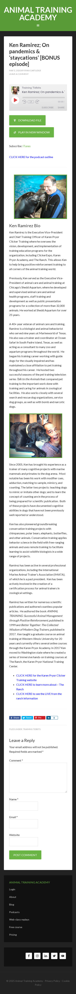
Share (61, 107)
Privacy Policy (52, 980)
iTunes (27, 146)
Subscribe (48, 107)
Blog (11, 904)
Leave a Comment (19, 74)
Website (14, 834)
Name (13, 799)
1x (31, 102)
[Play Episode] (15, 100)
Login (12, 889)
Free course (15, 927)
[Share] (48, 718)
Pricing (13, 934)
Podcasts (14, 912)
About (12, 896)
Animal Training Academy (38, 13)
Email (13, 817)
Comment (16, 760)
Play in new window (34, 132)
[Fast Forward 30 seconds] (37, 102)
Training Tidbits (31, 729)
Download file (29, 120)
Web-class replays (19, 919)
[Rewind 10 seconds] (24, 102)
